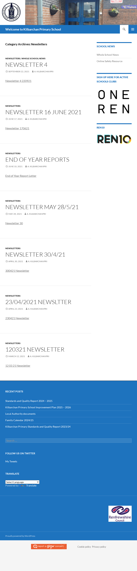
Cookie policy (84, 546)
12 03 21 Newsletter (17, 365)
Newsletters (13, 58)
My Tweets (11, 461)
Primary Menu (132, 29)
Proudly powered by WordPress (20, 536)
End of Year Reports (37, 159)
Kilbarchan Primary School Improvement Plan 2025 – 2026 (38, 407)
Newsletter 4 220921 (18, 80)
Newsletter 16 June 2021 (43, 112)
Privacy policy (99, 546)
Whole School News (33, 58)
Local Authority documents (20, 413)
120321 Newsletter (34, 349)
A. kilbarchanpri (44, 71)
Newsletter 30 (14, 223)
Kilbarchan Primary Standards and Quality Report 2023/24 (37, 426)
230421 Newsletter (17, 318)
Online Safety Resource (109, 61)
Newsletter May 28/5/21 (42, 207)
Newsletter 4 (26, 64)
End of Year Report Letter (20, 175)
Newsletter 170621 (17, 128)
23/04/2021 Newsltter (38, 301)
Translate (31, 485)
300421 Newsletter (17, 270)
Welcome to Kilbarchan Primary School (33, 29)
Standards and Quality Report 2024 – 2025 (28, 400)
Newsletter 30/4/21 (35, 254)
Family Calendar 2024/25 (19, 420)
